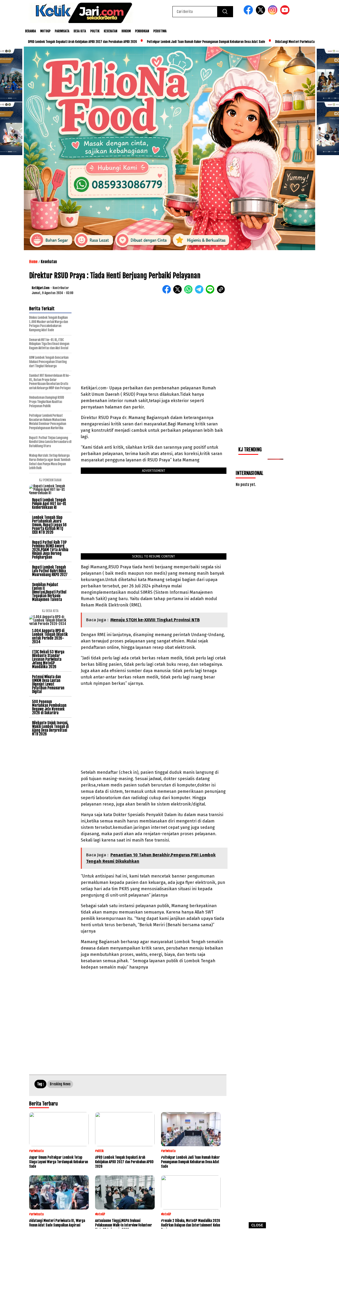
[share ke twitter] (178, 292)
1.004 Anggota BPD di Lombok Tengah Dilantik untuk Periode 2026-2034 (50, 636)
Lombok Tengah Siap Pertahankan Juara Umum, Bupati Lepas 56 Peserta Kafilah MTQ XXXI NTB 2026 (49, 524)
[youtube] (285, 13)
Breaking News (60, 1084)
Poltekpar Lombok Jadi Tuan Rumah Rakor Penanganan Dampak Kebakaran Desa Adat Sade (183, 42)
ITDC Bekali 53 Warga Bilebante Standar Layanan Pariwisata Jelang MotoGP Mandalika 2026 (48, 659)
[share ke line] (211, 292)
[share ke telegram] (200, 292)
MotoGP (45, 31)
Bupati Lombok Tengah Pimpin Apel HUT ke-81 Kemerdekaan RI (49, 504)
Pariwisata (62, 31)
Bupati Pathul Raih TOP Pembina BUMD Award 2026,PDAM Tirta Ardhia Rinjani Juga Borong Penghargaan (50, 549)
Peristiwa (160, 31)
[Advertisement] (169, 1272)
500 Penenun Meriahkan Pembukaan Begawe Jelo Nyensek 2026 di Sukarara (49, 707)
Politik (95, 31)
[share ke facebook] (167, 292)
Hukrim (126, 31)
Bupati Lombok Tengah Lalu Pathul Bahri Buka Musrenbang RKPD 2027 (50, 571)
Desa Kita (80, 31)
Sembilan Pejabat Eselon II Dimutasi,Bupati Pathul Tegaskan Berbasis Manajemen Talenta (49, 592)
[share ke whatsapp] (189, 292)
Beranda (30, 31)
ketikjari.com (41, 288)
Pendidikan (142, 31)
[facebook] (249, 13)
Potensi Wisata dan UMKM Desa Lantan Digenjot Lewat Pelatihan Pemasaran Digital (48, 684)
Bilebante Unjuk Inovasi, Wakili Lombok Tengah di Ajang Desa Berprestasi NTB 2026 (50, 728)
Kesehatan (110, 31)
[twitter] (261, 13)
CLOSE (257, 1225)
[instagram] (273, 13)
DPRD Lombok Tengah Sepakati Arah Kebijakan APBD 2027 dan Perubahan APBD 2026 (59, 42)
